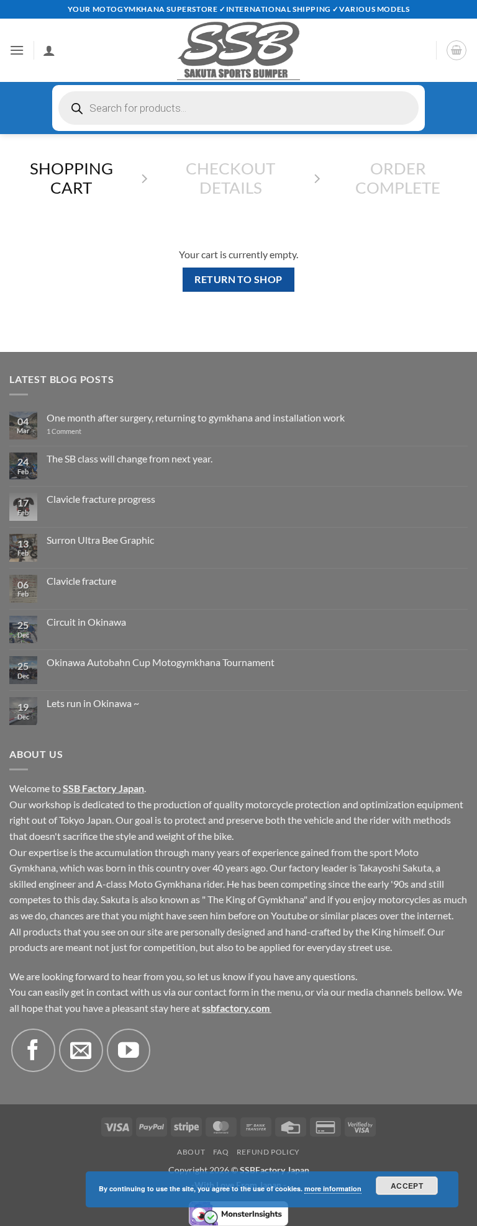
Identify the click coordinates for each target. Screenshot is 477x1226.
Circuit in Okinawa (86, 622)
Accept (407, 1185)
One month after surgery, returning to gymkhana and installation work (196, 417)
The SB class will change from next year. (129, 458)
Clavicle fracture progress (101, 499)
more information (332, 1188)
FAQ (221, 1151)
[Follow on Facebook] (33, 1050)
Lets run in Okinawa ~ (93, 703)
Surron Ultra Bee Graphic (100, 540)
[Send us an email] (80, 1050)
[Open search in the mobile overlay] (238, 108)
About (191, 1151)
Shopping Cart (71, 178)
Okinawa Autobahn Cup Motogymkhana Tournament (161, 662)
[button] (16, 50)
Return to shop (238, 279)
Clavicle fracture (81, 581)
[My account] (49, 50)
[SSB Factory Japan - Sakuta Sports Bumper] (238, 50)
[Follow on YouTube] (128, 1050)
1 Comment (81, 431)
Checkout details (230, 178)
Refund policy (268, 1151)
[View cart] (456, 50)
